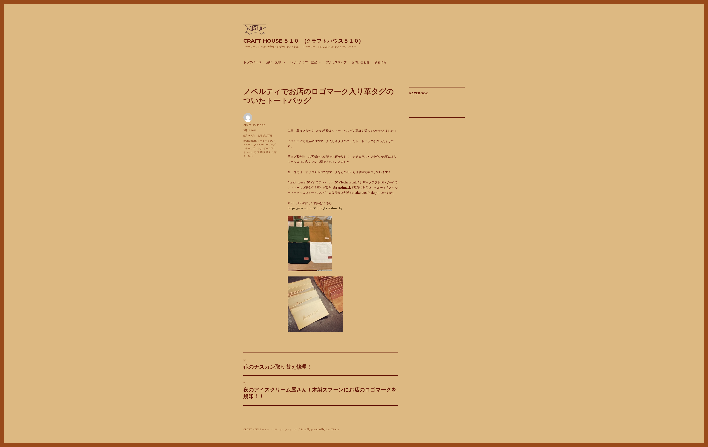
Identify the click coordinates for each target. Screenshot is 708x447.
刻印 (256, 152)
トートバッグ (265, 140)
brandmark (250, 140)
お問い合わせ (360, 62)
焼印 (262, 152)
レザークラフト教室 (303, 62)
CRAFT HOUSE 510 (254, 125)
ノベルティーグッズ (265, 144)
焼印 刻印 (273, 62)
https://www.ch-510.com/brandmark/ (315, 208)
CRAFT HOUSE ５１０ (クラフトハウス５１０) (302, 41)
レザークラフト (251, 148)
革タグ (269, 152)
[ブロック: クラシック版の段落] (343, 115)
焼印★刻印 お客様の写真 (257, 135)
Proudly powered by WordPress (320, 429)
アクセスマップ (336, 62)
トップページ (252, 62)
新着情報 (380, 62)
